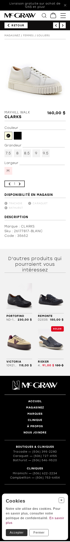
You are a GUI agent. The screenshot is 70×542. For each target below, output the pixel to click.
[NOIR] (18, 136)
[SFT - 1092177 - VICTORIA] (19, 346)
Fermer (39, 532)
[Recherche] (44, 15)
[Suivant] (63, 25)
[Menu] (63, 15)
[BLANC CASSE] (8, 136)
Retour (17, 25)
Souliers (43, 35)
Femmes (28, 35)
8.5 (27, 153)
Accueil (35, 401)
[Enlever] (9, 184)
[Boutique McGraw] (20, 15)
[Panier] (53, 15)
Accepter (17, 532)
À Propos (35, 426)
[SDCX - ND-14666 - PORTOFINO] (19, 301)
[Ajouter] (19, 184)
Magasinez (12, 35)
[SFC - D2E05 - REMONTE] (51, 301)
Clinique (35, 420)
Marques (35, 413)
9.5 (45, 153)
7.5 (8, 153)
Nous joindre (35, 432)
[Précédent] (56, 25)
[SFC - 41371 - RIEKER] (51, 346)
